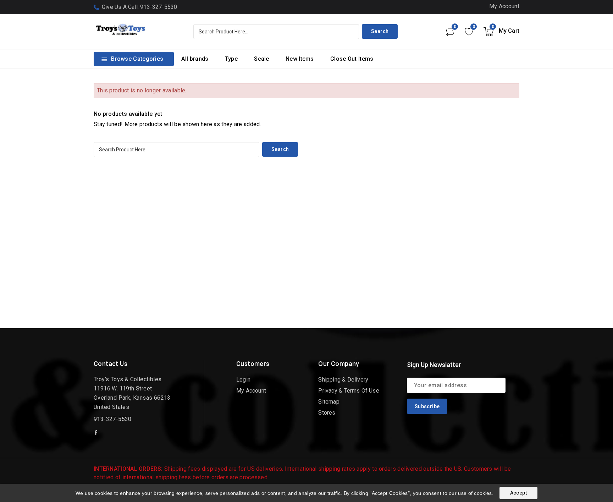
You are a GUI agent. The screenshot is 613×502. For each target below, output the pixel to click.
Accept (518, 493)
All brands (194, 58)
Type (231, 58)
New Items (300, 58)
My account (251, 390)
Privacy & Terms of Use (348, 390)
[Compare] (450, 31)
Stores (326, 412)
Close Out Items (352, 58)
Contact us (110, 363)
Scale (261, 58)
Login (243, 379)
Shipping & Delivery (343, 379)
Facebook (96, 432)
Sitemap (328, 401)
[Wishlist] (468, 32)
